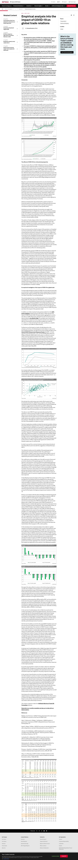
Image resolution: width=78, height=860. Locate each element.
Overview (23, 839)
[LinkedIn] (47, 831)
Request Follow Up (71, 5)
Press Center (4, 845)
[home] (2, 9)
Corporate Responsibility (64, 841)
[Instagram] (42, 831)
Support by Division (43, 841)
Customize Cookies (55, 856)
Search (54, 1)
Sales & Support (43, 839)
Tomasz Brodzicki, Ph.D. (32, 28)
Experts (60, 845)
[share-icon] (74, 15)
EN (59, 1)
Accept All (64, 856)
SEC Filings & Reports (25, 845)
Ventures (3, 843)
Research (21, 9)
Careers (60, 839)
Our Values (4, 839)
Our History (4, 841)
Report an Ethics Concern (45, 843)
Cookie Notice (6, 858)
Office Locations (43, 845)
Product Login (73, 1)
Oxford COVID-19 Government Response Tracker (33, 332)
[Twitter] (37, 831)
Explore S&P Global (16, 2)
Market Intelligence (8, 9)
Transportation (63, 21)
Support (65, 1)
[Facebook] (39, 831)
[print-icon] (71, 15)
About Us (3, 847)
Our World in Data (34, 318)
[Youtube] (44, 831)
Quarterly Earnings (24, 843)
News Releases (24, 841)
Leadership (61, 843)
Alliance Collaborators (44, 847)
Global (62, 29)
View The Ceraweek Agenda (66, 52)
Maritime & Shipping (64, 23)
